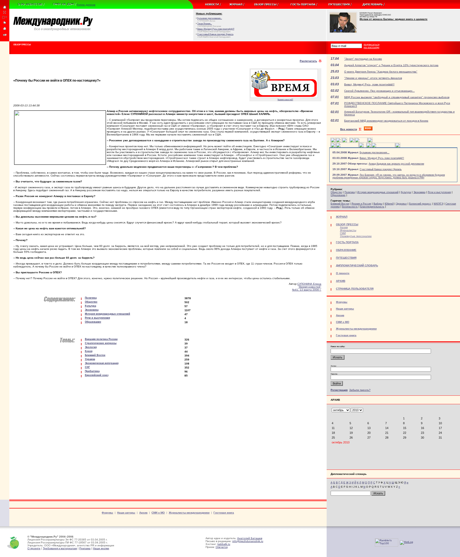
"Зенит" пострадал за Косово (363, 58)
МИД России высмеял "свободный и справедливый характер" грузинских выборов (396, 97)
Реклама (85, 548)
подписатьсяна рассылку (371, 46)
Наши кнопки (101, 548)
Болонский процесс (420, 203)
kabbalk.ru (223, 544)
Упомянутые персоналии (356, 236)
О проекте (33, 548)
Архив (344, 227)
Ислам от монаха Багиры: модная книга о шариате (394, 19)
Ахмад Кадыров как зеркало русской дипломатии (396, 163)
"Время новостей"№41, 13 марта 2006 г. (306, 288)
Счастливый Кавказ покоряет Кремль (381, 169)
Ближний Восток (340, 203)
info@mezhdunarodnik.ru (247, 541)
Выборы (377, 203)
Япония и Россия (361, 203)
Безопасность (350, 206)
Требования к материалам (60, 548)
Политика (349, 192)
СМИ (343, 233)
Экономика (419, 192)
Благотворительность (372, 206)
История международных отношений (378, 192)
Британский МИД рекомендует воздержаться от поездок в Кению (386, 120)
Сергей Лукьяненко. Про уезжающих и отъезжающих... (379, 90)
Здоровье (401, 203)
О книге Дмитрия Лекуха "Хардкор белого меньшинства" (380, 71)
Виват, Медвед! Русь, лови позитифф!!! (369, 84)
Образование (338, 195)
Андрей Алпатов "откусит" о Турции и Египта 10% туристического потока (391, 65)
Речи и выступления (439, 192)
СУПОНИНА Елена (309, 283)
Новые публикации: (209, 13)
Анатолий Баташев (249, 538)
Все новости (348, 129)
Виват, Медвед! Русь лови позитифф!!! (382, 158)
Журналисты (348, 230)
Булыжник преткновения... (374, 152)
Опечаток (222, 547)
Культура (406, 192)
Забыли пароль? (360, 389)
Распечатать (308, 60)
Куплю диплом (86, 4)
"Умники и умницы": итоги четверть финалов (373, 78)
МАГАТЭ (438, 203)
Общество (336, 192)
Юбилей (389, 203)
